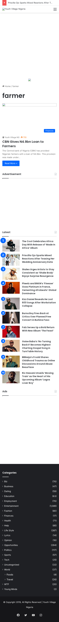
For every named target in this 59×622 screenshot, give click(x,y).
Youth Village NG (12, 137)
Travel (10, 579)
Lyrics (7, 535)
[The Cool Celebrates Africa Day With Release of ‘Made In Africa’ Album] (11, 246)
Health (7, 520)
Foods (10, 574)
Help (6, 525)
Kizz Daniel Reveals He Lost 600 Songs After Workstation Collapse (39, 302)
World (7, 569)
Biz (5, 481)
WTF (6, 584)
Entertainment (11, 506)
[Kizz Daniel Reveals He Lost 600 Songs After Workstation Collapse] (11, 303)
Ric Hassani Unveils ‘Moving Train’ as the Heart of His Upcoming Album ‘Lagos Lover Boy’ (37, 378)
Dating (7, 491)
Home (7, 86)
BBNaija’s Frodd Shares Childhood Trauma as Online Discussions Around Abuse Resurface (38, 362)
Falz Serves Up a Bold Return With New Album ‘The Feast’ (38, 329)
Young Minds (10, 589)
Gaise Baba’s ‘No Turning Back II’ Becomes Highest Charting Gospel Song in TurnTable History (36, 346)
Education (9, 496)
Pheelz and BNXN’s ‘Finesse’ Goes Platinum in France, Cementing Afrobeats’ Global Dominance (39, 288)
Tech (6, 560)
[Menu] (55, 10)
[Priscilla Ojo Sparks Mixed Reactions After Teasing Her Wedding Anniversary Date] (11, 260)
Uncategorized (11, 564)
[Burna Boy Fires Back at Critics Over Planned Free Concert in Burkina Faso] (11, 318)
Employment (10, 501)
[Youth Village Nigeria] (13, 9)
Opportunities (11, 545)
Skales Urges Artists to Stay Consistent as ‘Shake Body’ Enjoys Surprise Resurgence (38, 273)
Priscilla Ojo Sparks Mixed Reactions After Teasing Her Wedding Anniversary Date (38, 259)
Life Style (9, 530)
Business (8, 486)
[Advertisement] (29, 45)
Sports (7, 555)
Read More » (11, 163)
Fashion (8, 511)
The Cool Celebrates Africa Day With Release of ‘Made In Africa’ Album (38, 244)
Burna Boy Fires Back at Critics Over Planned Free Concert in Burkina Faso (36, 317)
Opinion (8, 540)
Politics (7, 550)
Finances (8, 515)
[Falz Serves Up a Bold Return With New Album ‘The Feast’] (11, 332)
